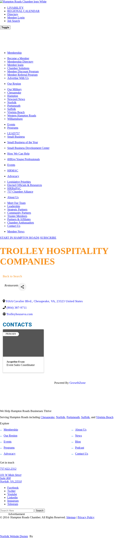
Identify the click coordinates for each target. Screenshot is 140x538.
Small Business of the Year (22, 142)
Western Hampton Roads (21, 115)
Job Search (13, 20)
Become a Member (18, 58)
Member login (15, 64)
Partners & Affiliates (19, 219)
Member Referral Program (22, 74)
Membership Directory (20, 61)
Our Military (14, 89)
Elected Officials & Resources (24, 185)
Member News (15, 231)
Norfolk (11, 102)
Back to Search (12, 276)
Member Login (16, 17)
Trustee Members (17, 216)
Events (11, 124)
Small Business (16, 136)
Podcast (79, 447)
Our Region (14, 83)
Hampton (12, 95)
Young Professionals (23, 159)
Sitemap (71, 517)
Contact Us (13, 225)
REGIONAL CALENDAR (23, 11)
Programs (12, 127)
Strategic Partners (17, 209)
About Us (13, 197)
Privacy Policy (86, 517)
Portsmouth (13, 105)
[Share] (22, 287)
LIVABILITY (15, 7)
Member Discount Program (23, 71)
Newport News (16, 99)
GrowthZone (77, 383)
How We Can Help (18, 153)
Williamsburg (15, 118)
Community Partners (19, 212)
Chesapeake (14, 92)
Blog (78, 441)
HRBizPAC (14, 188)
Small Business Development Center (28, 147)
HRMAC (12, 170)
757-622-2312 (8, 468)
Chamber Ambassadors (20, 222)
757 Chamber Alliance (20, 191)
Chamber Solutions (18, 68)
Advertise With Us (18, 78)
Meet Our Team (16, 202)
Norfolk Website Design (14, 536)
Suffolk (11, 109)
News (78, 435)
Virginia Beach (16, 112)
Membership (14, 52)
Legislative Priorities (19, 181)
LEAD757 (13, 133)
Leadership (13, 206)
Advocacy (13, 176)
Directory (12, 14)
